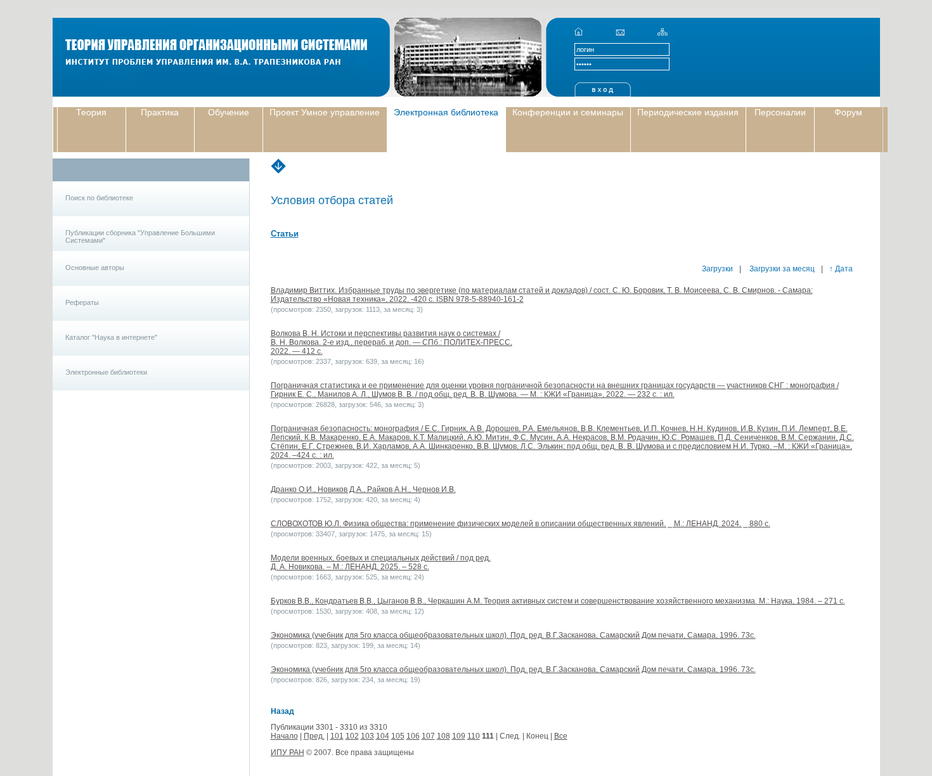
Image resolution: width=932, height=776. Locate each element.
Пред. (314, 736)
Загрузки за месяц (781, 268)
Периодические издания (688, 112)
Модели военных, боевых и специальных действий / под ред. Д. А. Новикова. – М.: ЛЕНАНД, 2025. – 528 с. (381, 562)
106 (413, 736)
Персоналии (780, 112)
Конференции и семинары (567, 112)
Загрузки (717, 268)
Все (560, 736)
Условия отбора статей (332, 200)
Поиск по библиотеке (99, 198)
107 (428, 736)
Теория (91, 112)
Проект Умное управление (324, 112)
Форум (848, 112)
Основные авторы (94, 267)
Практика (160, 112)
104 (382, 736)
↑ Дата (841, 268)
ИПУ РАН (287, 752)
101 (337, 736)
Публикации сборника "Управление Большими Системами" (140, 236)
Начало (284, 736)
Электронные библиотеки (106, 372)
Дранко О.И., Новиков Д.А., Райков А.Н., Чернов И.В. (363, 489)
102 (352, 736)
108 (443, 736)
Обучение (228, 112)
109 (458, 736)
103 (367, 736)
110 (473, 736)
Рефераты (82, 302)
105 (398, 736)
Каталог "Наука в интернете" (111, 337)
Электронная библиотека (446, 112)
